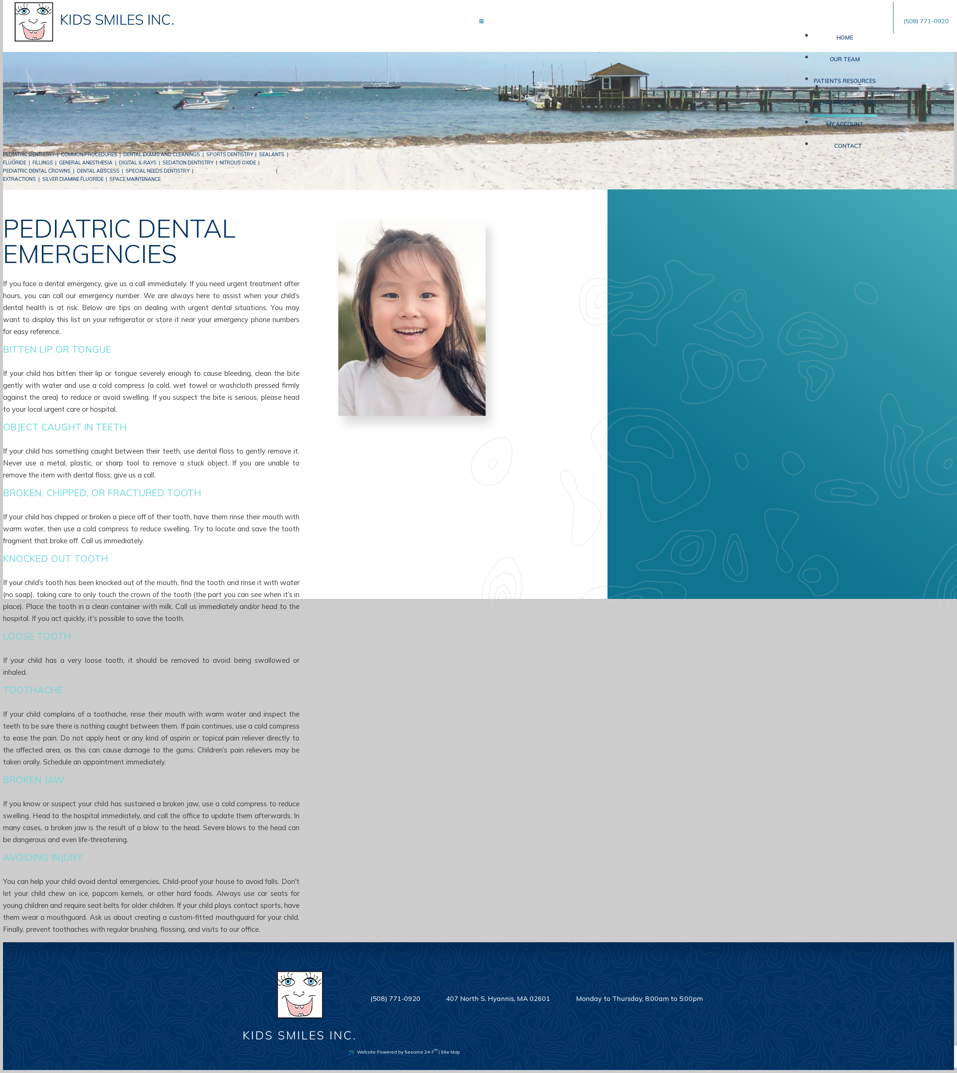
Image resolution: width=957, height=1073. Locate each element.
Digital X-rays (138, 163)
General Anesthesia (86, 163)
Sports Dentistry (229, 154)
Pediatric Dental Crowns (37, 171)
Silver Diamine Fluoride (73, 179)
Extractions (19, 179)
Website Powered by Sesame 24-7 (397, 1051)
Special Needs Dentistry (158, 171)
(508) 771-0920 (926, 21)
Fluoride (14, 163)
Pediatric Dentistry (29, 154)
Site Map (450, 1052)
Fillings (43, 163)
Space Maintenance (135, 179)
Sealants (271, 154)
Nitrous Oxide (238, 163)
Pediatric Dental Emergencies (235, 171)
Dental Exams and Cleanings (161, 154)
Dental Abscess (98, 171)
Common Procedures (89, 154)
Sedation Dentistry (188, 163)
